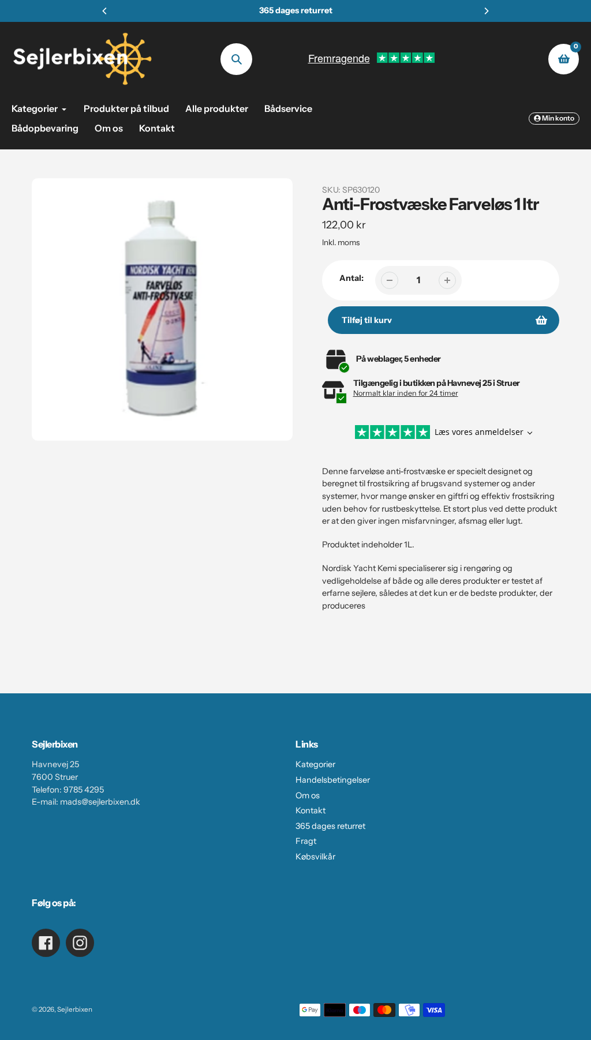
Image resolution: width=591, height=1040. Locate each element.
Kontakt (311, 810)
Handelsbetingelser (333, 780)
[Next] (486, 11)
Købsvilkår (315, 856)
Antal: (351, 278)
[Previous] (105, 11)
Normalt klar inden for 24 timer (405, 393)
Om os (308, 795)
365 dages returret (330, 826)
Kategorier (315, 764)
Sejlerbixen (74, 1009)
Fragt (306, 841)
